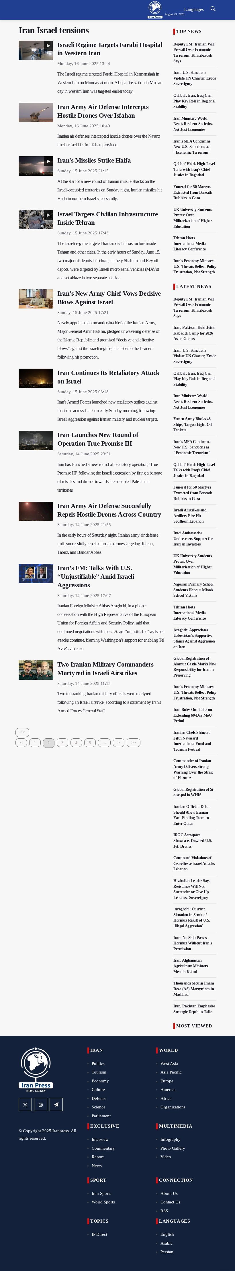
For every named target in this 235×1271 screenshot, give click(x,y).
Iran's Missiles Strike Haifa (94, 160)
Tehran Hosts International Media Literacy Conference (189, 243)
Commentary (103, 1148)
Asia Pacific (171, 1072)
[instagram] (40, 1104)
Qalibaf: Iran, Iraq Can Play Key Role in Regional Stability (194, 101)
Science (98, 1107)
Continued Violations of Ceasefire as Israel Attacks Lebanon (194, 863)
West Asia (169, 1063)
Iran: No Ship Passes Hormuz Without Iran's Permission (192, 943)
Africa (166, 1098)
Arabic (166, 1243)
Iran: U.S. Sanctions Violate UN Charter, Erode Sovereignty (194, 78)
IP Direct (99, 1234)
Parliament (101, 1116)
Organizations (172, 1107)
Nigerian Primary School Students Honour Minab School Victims (193, 590)
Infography (170, 1139)
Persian (166, 1252)
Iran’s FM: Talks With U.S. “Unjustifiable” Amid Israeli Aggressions (95, 576)
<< (22, 732)
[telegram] (56, 1104)
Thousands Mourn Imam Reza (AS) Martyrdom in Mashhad (193, 989)
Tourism (99, 1072)
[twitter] (25, 1104)
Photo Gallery (172, 1148)
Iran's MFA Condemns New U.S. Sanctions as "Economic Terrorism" (191, 147)
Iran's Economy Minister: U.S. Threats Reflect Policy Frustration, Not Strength (194, 266)
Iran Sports (101, 1193)
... (104, 742)
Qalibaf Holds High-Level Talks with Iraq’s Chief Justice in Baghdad (194, 169)
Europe (166, 1081)
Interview (100, 1139)
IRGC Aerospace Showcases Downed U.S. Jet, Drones (192, 840)
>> (133, 742)
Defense (99, 1098)
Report (98, 1157)
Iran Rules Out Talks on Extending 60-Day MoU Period (192, 715)
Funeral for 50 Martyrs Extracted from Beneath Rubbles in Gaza (192, 192)
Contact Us (170, 1202)
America (168, 1089)
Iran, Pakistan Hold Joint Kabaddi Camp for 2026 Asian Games (194, 333)
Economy (100, 1081)
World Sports (103, 1202)
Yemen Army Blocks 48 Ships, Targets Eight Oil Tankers (192, 424)
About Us (169, 1193)
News (97, 1165)
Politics (98, 1063)
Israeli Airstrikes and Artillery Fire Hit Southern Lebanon (189, 515)
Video (165, 1157)
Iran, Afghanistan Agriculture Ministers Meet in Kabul (190, 966)
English (167, 1234)
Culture (98, 1089)
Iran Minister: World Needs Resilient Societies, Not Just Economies (193, 124)
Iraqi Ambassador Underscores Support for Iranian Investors (193, 538)
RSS (164, 1211)
